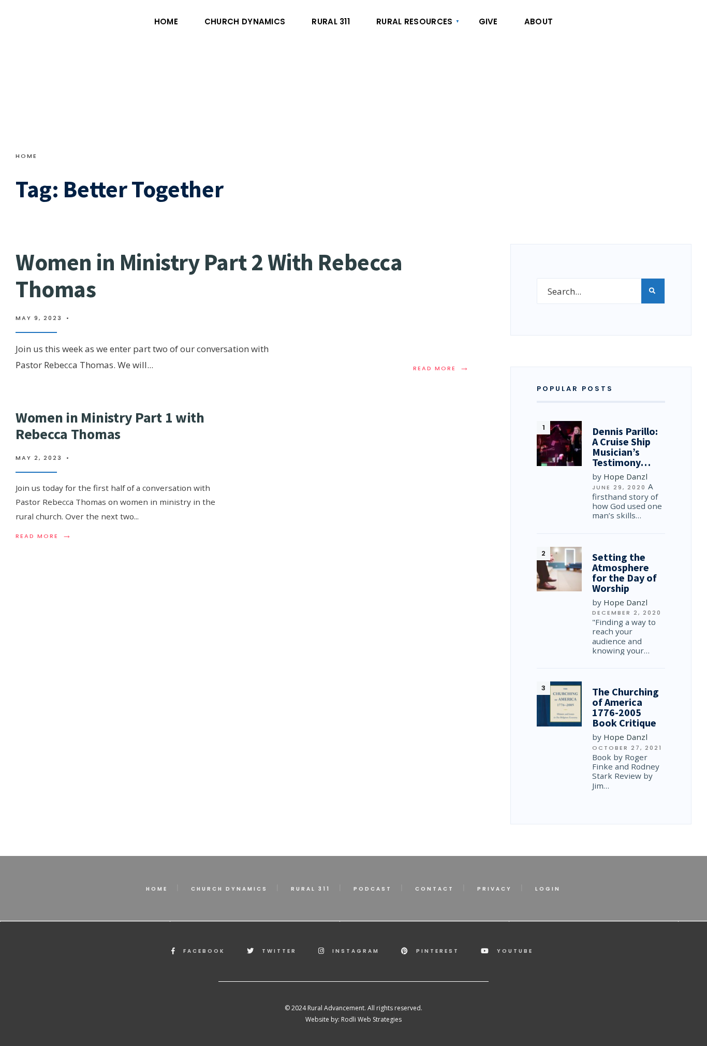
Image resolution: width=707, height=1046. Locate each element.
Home (166, 21)
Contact (434, 889)
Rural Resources (414, 21)
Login (548, 889)
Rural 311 (331, 21)
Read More (441, 368)
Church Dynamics (245, 21)
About (538, 21)
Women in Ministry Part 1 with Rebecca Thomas (110, 425)
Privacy (494, 889)
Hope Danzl (625, 476)
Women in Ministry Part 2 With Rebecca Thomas (209, 275)
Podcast (373, 889)
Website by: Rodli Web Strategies (353, 1019)
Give (488, 21)
